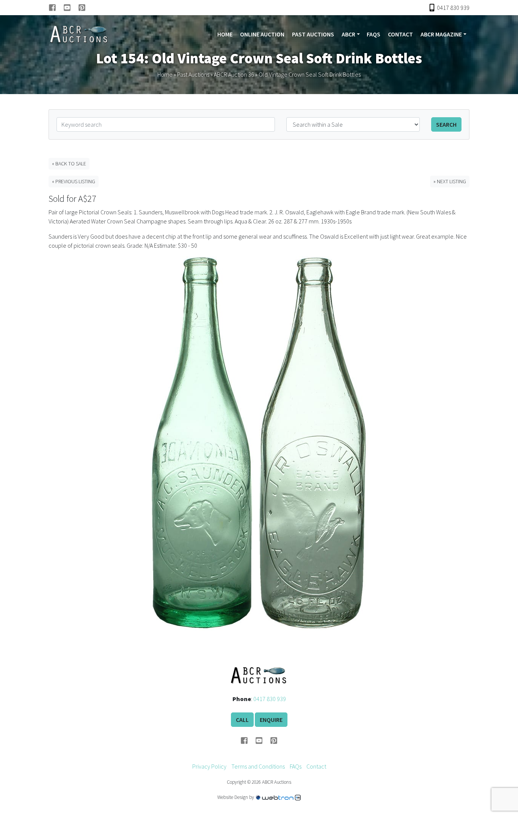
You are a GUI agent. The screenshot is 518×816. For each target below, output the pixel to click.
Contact (400, 34)
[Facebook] (56, 7)
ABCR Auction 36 (234, 74)
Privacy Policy (209, 766)
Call (242, 719)
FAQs (373, 34)
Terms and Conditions (258, 766)
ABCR (348, 34)
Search (446, 124)
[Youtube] (70, 7)
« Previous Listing (73, 181)
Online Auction (262, 34)
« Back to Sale (69, 163)
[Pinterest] (82, 7)
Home (224, 34)
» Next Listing (449, 181)
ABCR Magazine (441, 34)
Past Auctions (313, 34)
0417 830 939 (269, 699)
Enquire (271, 719)
